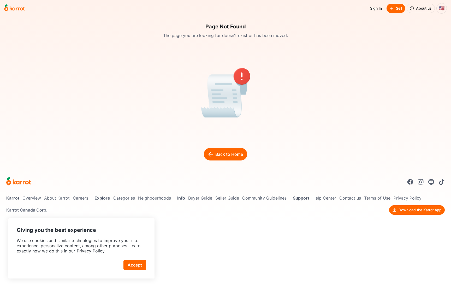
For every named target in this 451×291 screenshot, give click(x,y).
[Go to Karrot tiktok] (441, 182)
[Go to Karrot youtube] (431, 182)
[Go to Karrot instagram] (421, 182)
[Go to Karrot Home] (18, 182)
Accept (135, 265)
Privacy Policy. (91, 250)
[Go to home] (14, 8)
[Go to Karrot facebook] (410, 182)
